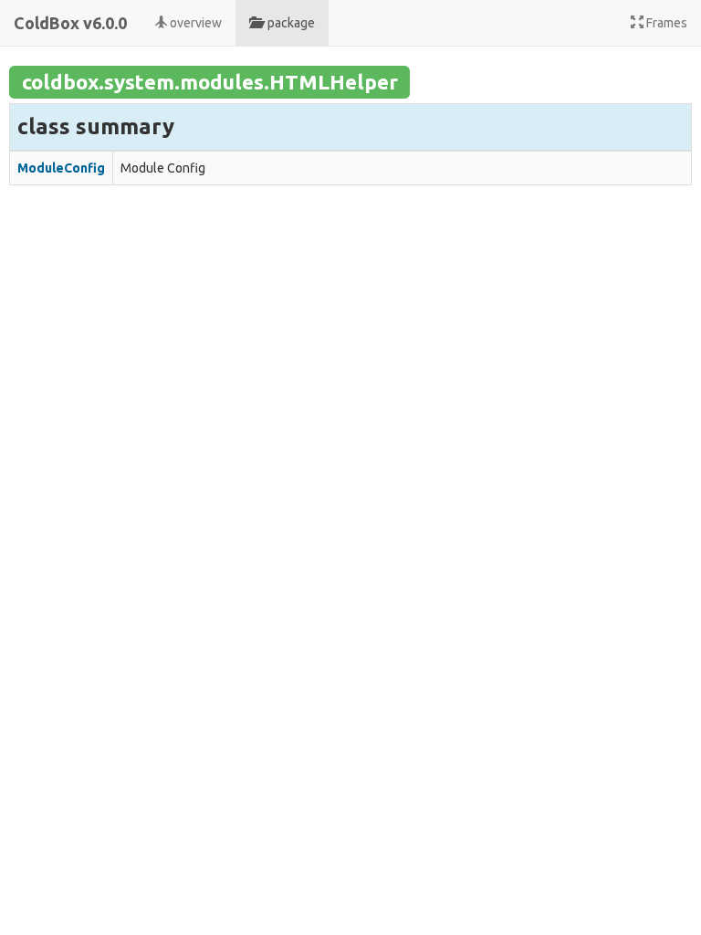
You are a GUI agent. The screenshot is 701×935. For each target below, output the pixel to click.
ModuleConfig (61, 168)
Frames (665, 23)
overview (194, 23)
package (288, 23)
